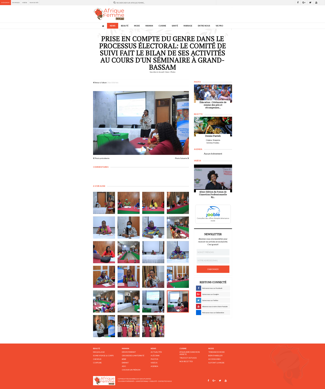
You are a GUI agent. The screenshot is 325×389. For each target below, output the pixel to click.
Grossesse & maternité (133, 355)
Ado (124, 366)
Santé (175, 26)
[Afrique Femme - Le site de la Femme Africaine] (109, 14)
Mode (137, 26)
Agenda (154, 366)
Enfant (125, 363)
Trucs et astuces (188, 358)
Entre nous (204, 26)
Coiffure (97, 363)
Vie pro (219, 26)
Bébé (124, 359)
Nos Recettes (186, 361)
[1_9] (104, 252)
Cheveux (97, 359)
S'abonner (213, 269)
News (112, 26)
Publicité (153, 381)
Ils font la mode (216, 363)
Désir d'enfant (129, 352)
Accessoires (214, 359)
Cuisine (162, 26)
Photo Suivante (181, 158)
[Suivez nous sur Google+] (303, 2)
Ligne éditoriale (142, 381)
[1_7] (153, 227)
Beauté (124, 26)
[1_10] (129, 252)
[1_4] (178, 203)
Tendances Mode (216, 352)
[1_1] (104, 203)
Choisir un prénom (131, 370)
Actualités (156, 352)
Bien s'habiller (215, 355)
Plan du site (34, 2)
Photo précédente (101, 158)
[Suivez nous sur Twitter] (310, 2)
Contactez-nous (165, 381)
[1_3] (153, 203)
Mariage (188, 26)
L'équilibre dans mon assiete (190, 353)
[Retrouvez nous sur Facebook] (297, 2)
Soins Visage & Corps (103, 355)
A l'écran (155, 355)
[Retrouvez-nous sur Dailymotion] (322, 2)
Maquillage (99, 352)
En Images (16, 2)
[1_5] (104, 227)
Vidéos (24, 2)
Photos (154, 359)
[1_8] (178, 227)
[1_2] (129, 203)
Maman (149, 26)
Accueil (161, 72)
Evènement (5, 2)
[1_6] (129, 227)
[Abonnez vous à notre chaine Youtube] (316, 2)
